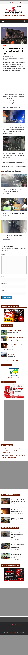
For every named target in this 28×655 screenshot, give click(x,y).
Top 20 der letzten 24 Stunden (9, 629)
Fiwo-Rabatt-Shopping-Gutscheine (9, 627)
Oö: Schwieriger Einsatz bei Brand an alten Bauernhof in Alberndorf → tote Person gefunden (18, 501)
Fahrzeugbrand (6, 58)
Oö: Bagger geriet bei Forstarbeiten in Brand (14, 213)
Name (2, 277)
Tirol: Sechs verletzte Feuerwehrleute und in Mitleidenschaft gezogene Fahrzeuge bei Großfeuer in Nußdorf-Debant (18, 535)
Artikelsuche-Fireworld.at (19, 629)
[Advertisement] (14, 420)
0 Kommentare (11, 56)
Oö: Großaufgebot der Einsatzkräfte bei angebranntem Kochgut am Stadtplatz (15, 338)
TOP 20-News (14, 15)
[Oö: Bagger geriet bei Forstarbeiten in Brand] (14, 199)
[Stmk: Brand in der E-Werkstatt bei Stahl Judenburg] (14, 221)
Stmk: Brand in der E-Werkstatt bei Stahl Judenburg (13, 236)
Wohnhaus (17, 58)
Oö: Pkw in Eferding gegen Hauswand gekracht (13, 163)
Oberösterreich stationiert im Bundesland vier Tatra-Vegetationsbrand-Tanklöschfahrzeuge (11, 451)
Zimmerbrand (5, 59)
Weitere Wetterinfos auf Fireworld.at (14, 377)
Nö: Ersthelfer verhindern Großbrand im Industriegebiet (15, 354)
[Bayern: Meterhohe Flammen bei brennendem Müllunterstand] (5, 512)
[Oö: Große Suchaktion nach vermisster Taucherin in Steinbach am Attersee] (5, 557)
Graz (9, 58)
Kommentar (3, 254)
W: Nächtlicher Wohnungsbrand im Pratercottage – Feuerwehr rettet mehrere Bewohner (16, 346)
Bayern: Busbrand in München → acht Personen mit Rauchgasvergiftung (12, 190)
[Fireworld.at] (3, 21)
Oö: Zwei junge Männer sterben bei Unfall (16, 330)
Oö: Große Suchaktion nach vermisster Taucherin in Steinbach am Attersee (18, 556)
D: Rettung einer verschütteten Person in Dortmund (17, 519)
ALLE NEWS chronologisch (20, 627)
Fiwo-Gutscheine (21, 15)
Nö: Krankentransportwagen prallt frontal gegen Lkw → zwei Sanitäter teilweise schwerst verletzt (18, 546)
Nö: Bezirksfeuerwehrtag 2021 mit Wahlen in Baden (13, 167)
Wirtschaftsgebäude (13, 58)
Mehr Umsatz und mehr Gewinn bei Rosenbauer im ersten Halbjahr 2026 (13, 456)
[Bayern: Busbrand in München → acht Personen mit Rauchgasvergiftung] (14, 175)
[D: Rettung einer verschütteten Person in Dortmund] (5, 520)
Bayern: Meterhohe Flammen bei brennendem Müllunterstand (17, 510)
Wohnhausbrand (22, 58)
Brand (4, 45)
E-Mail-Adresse (4, 284)
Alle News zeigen (6, 15)
